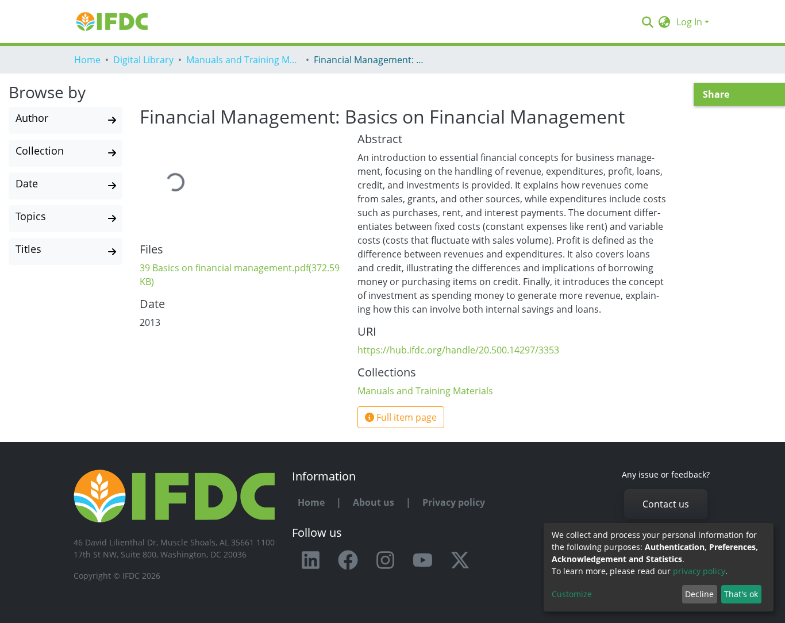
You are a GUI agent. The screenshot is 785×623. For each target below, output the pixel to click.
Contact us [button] (665, 504)
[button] (664, 22)
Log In (689, 22)
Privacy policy (453, 502)
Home (87, 59)
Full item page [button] (405, 417)
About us (373, 502)
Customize (572, 594)
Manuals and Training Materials (243, 59)
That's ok (741, 594)
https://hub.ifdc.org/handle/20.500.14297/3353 (458, 350)
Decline (699, 594)
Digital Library (143, 59)
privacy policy (699, 571)
